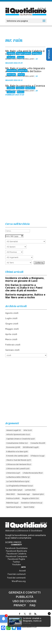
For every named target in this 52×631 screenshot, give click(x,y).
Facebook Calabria (16, 553)
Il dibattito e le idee (17, 452)
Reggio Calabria (23, 53)
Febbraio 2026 (12, 344)
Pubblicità (24, 597)
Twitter (16, 562)
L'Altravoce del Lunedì (17, 469)
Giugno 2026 (11, 323)
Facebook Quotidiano (16, 548)
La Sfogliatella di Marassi (19, 486)
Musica (21, 57)
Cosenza (20, 88)
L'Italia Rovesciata (33, 473)
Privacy (20, 605)
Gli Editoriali (31, 447)
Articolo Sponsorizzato (18, 434)
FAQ (32, 605)
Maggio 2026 (12, 329)
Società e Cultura (31, 503)
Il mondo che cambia (17, 456)
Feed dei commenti (16, 578)
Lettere (30, 490)
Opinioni (38, 494)
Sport (29, 507)
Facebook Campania (16, 556)
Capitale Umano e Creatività (20, 439)
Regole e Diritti (30, 498)
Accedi (22, 571)
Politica (13, 498)
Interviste (11, 74)
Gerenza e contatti (24, 592)
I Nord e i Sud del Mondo (18, 460)
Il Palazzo (37, 456)
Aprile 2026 (11, 334)
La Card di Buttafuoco (17, 481)
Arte (28, 430)
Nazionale (11, 70)
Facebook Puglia (16, 559)
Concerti (11, 57)
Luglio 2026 (11, 318)
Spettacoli (36, 53)
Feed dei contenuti (17, 574)
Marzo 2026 (11, 339)
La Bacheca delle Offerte (18, 477)
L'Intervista (13, 473)
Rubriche (12, 503)
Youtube (16, 564)
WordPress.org (19, 581)
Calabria (11, 53)
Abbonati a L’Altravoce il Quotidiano (23, 530)
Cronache (38, 443)
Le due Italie (14, 490)
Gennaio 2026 (12, 350)
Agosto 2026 (11, 313)
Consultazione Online (17, 443)
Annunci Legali (13, 430)
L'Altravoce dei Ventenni (18, 464)
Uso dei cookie (24, 601)
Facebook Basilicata (16, 551)
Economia (13, 447)
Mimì (10, 494)
